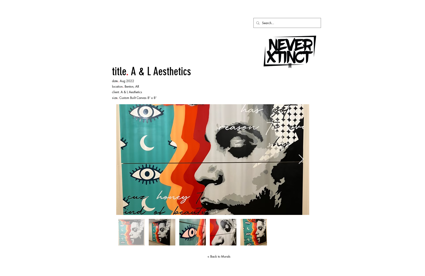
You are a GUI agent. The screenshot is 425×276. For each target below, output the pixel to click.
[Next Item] (301, 159)
